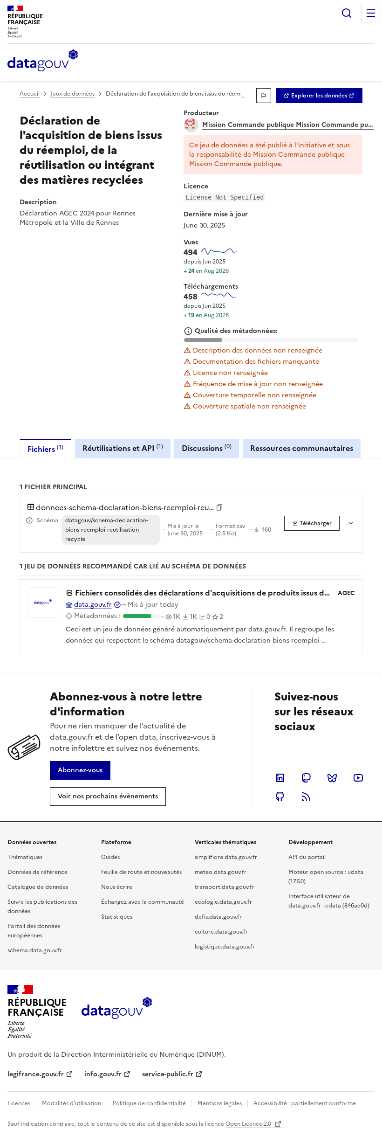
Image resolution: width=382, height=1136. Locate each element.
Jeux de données (73, 94)
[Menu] (371, 13)
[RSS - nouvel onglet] (306, 796)
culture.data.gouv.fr (221, 932)
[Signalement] (263, 95)
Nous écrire (116, 887)
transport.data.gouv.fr (224, 887)
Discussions (207, 448)
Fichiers (45, 449)
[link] (319, 95)
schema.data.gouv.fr (34, 950)
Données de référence (37, 872)
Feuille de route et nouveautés (141, 872)
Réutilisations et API (122, 448)
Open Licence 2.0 (249, 1124)
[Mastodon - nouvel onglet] (306, 778)
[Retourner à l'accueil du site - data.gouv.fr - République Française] (117, 1011)
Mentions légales (220, 1103)
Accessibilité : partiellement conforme (304, 1103)
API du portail (307, 857)
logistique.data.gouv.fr (225, 946)
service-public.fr (167, 1074)
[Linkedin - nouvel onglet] (280, 778)
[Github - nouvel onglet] (280, 796)
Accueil (30, 94)
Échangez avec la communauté (142, 902)
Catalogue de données (37, 887)
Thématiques (24, 857)
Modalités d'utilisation (71, 1103)
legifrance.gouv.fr (35, 1074)
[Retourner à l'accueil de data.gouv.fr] (42, 61)
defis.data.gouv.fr (218, 917)
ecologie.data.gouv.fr (223, 902)
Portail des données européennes (33, 931)
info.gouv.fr (103, 1074)
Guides (110, 857)
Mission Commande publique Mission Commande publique (288, 125)
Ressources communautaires (301, 448)
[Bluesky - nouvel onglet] (332, 778)
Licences (18, 1103)
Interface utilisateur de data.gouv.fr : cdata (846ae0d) (328, 901)
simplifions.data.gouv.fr (226, 857)
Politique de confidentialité (149, 1103)
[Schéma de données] (29, 520)
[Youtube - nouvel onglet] (358, 778)
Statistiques (116, 917)
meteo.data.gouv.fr (220, 872)
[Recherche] (346, 13)
